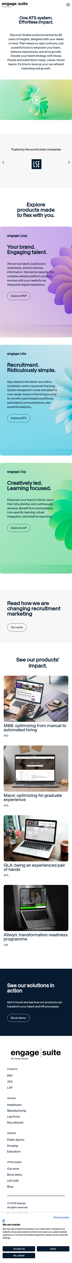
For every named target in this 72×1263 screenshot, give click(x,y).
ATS (6, 735)
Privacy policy (61, 1217)
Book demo (18, 1018)
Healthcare (14, 1105)
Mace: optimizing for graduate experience (33, 797)
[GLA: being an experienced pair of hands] (36, 838)
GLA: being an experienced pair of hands (34, 867)
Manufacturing (16, 1110)
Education (13, 1151)
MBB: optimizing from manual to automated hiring (35, 728)
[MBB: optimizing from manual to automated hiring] (36, 699)
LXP (6, 944)
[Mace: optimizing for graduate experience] (36, 768)
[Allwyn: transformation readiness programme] (36, 908)
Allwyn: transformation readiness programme (36, 937)
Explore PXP (19, 296)
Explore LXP (19, 528)
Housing (12, 1145)
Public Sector (15, 1139)
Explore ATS (18, 418)
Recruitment (15, 1122)
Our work (17, 627)
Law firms (13, 1116)
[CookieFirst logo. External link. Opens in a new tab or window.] (4, 1220)
